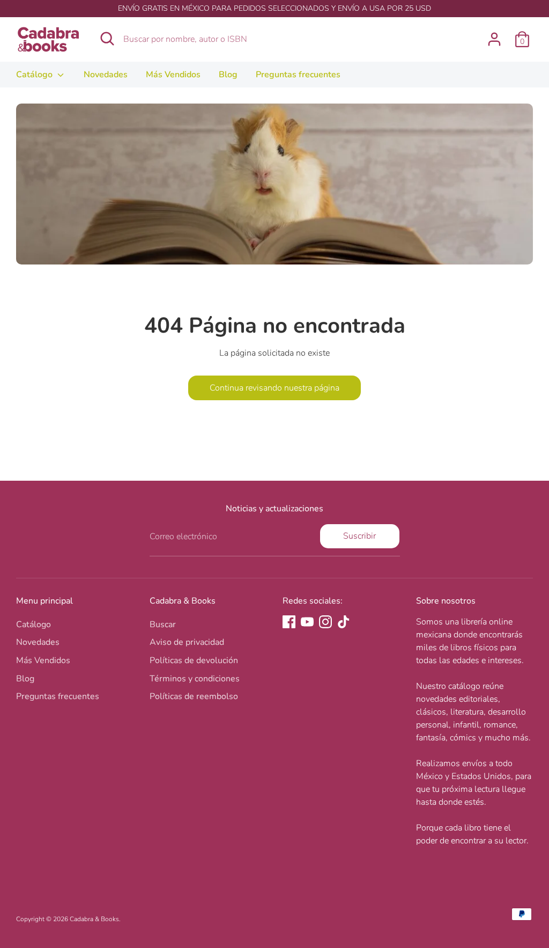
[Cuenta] (494, 39)
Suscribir (359, 536)
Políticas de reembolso (194, 696)
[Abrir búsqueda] (107, 38)
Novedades (106, 74)
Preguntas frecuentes (298, 74)
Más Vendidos (173, 74)
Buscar (163, 624)
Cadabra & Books (94, 919)
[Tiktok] (343, 621)
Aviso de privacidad (187, 642)
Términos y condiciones (195, 679)
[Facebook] (289, 621)
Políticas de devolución (194, 660)
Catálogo (35, 74)
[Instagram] (325, 621)
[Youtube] (307, 621)
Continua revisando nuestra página (274, 388)
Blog (228, 74)
